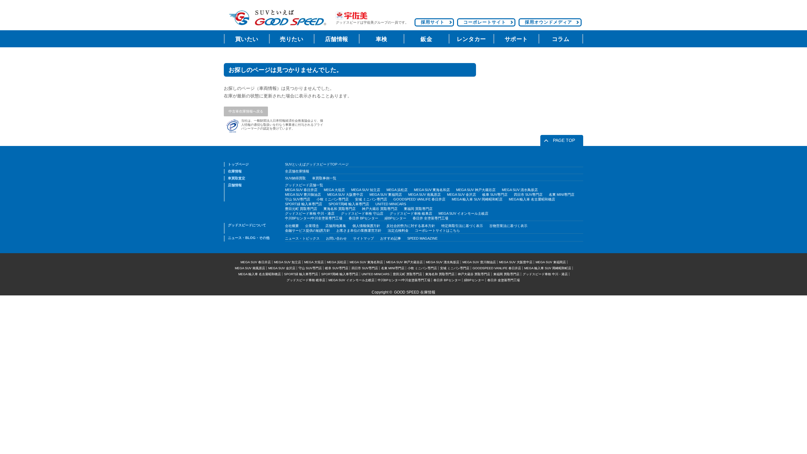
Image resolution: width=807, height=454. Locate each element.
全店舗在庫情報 (297, 171)
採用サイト (432, 22)
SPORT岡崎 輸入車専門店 (348, 204)
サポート (516, 39)
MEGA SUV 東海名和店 (432, 190)
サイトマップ (363, 238)
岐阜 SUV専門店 (495, 194)
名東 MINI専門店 (561, 194)
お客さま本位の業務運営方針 (358, 230)
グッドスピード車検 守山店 (362, 213)
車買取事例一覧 (324, 178)
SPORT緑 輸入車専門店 (303, 204)
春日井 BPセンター (363, 218)
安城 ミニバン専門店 (371, 199)
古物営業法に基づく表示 (508, 226)
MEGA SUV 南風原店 (424, 194)
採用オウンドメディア (548, 22)
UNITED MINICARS (390, 204)
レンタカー (471, 39)
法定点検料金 (398, 230)
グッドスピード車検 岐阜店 (411, 213)
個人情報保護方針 (366, 226)
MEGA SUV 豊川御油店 (303, 194)
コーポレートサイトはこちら (437, 230)
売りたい (291, 39)
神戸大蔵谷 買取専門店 (380, 209)
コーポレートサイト (484, 22)
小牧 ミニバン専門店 (332, 199)
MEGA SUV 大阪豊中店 (345, 194)
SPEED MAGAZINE (422, 238)
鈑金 (426, 39)
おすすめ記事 (390, 238)
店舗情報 (336, 39)
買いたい (246, 39)
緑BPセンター (395, 218)
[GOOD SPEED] (277, 18)
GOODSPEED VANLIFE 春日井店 (419, 199)
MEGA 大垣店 (334, 190)
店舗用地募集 (335, 226)
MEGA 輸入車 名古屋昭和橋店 (532, 199)
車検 (381, 39)
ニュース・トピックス (302, 238)
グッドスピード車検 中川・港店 (309, 213)
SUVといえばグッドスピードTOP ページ (317, 164)
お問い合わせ (336, 238)
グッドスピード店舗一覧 (304, 185)
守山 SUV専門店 (297, 199)
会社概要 (292, 226)
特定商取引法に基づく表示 (462, 226)
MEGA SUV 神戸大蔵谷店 (476, 190)
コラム (561, 39)
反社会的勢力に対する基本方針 (410, 226)
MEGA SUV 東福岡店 (385, 194)
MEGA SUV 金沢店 (461, 194)
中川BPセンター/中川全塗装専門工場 (313, 218)
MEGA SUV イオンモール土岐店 (463, 213)
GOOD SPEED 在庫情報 (414, 292)
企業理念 (312, 226)
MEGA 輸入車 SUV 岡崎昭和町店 (477, 199)
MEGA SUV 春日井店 (301, 190)
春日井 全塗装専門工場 (430, 218)
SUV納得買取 (295, 178)
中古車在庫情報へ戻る (246, 111)
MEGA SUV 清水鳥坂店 (520, 190)
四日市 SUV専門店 (528, 194)
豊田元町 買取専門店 (301, 209)
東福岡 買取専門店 (418, 209)
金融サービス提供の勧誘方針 (307, 230)
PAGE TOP (564, 140)
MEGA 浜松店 (397, 190)
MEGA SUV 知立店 (365, 190)
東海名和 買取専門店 (339, 209)
